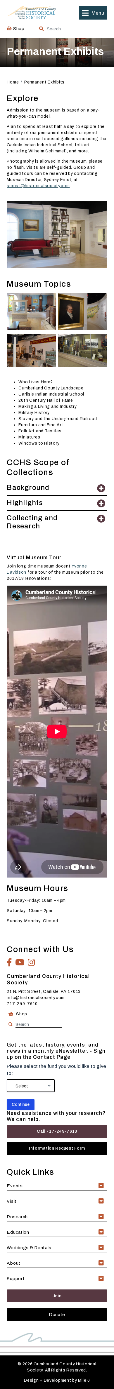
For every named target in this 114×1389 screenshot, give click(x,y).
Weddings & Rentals (29, 1247)
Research (17, 1216)
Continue (21, 1104)
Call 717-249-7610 (57, 1131)
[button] (93, 13)
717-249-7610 (22, 1004)
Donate (57, 1314)
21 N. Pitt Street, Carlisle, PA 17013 (44, 991)
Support (16, 1278)
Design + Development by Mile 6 (57, 1380)
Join (57, 1295)
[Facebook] (9, 962)
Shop (18, 28)
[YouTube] (20, 962)
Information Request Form (57, 1148)
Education (18, 1232)
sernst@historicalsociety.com (38, 186)
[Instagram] (31, 962)
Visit (12, 1201)
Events (15, 1185)
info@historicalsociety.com (36, 997)
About (13, 1263)
